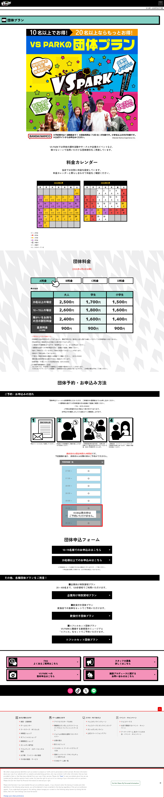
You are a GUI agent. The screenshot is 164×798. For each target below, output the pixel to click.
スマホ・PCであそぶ (93, 718)
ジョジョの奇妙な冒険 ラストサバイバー (66, 735)
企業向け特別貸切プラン (82, 595)
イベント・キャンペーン (128, 718)
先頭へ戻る (160, 709)
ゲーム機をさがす (58, 718)
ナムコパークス (126, 722)
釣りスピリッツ (59, 744)
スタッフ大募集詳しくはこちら (123, 662)
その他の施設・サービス (29, 759)
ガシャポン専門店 (27, 745)
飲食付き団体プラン (82, 616)
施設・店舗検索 (26, 722)
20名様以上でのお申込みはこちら (82, 560)
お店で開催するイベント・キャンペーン (132, 727)
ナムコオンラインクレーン (97, 722)
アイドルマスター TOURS (63, 722)
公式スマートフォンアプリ (97, 733)
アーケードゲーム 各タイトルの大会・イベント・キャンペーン (133, 733)
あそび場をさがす (25, 718)
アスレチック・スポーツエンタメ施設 (32, 750)
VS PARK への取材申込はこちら (46, 675)
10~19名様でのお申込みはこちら (82, 550)
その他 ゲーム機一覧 (61, 761)
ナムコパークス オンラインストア (99, 725)
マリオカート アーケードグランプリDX (66, 749)
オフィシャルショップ (28, 737)
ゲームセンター (26, 725)
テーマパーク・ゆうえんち (30, 729)
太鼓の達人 (58, 740)
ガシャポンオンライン (95, 729)
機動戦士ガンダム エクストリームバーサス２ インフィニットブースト (66, 728)
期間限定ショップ (27, 741)
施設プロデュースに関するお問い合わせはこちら (122, 675)
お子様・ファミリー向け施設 (31, 755)
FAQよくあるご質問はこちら (45, 662)
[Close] (160, 782)
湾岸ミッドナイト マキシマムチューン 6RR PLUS (66, 756)
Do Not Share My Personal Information (125, 783)
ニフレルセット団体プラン (82, 639)
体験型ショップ (26, 733)
